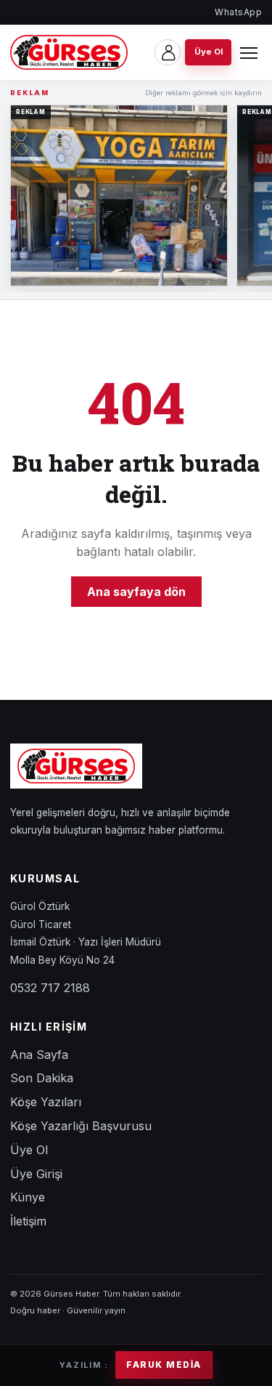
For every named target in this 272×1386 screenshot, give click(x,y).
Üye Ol (29, 1150)
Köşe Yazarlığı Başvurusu (81, 1126)
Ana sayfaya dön (136, 591)
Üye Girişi (36, 1174)
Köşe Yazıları (45, 1102)
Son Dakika (41, 1078)
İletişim (28, 1221)
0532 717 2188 (50, 987)
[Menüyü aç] (249, 52)
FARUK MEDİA (164, 1365)
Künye (27, 1197)
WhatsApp (238, 12)
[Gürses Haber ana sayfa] (69, 52)
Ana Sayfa (39, 1054)
